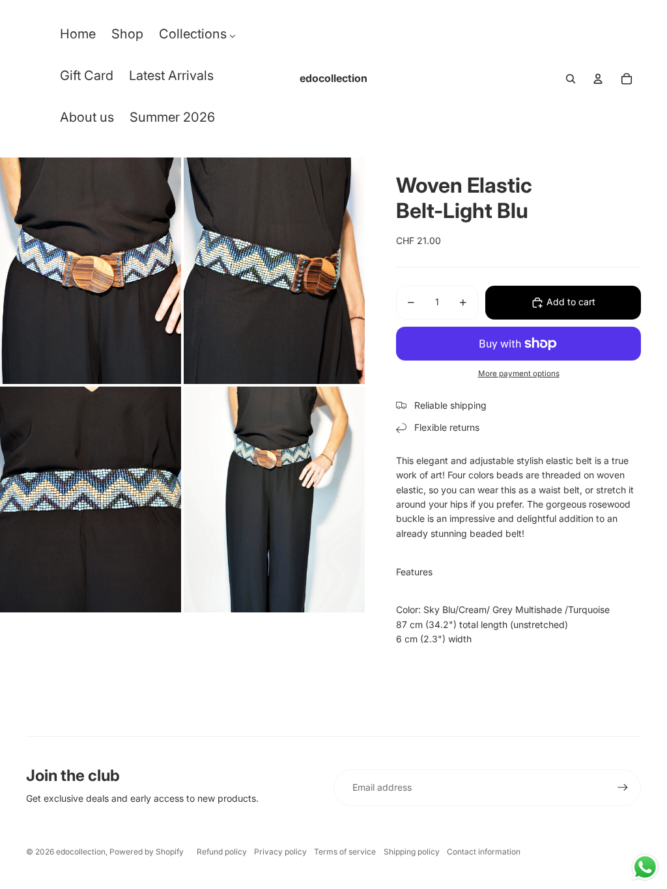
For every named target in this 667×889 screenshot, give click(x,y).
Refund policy (222, 851)
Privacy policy (280, 851)
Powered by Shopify (146, 851)
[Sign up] (622, 787)
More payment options (519, 373)
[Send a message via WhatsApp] (645, 867)
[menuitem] (78, 37)
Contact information (483, 851)
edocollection (81, 851)
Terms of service (345, 851)
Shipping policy (412, 851)
